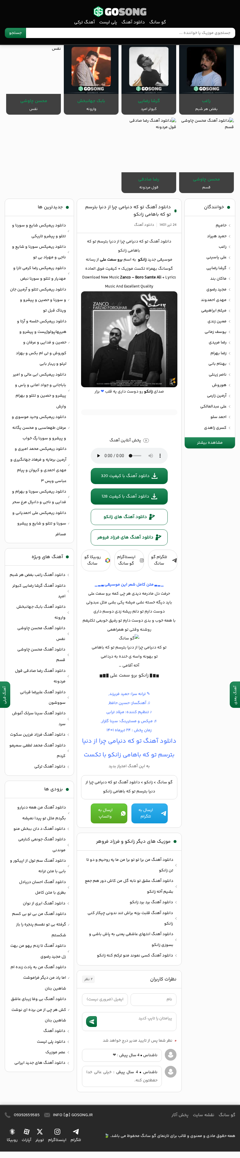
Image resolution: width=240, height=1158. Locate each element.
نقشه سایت (203, 1115)
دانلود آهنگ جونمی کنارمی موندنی (42, 844)
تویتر (39, 1140)
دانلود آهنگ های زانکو (125, 517)
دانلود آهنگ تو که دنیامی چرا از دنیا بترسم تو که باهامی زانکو (128, 211)
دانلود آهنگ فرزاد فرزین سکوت (37, 735)
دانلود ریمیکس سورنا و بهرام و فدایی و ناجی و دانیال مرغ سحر (39, 496)
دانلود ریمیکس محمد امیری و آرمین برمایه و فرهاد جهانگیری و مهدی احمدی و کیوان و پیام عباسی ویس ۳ (38, 465)
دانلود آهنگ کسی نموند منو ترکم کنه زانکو (135, 955)
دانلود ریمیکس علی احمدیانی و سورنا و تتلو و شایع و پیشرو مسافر (39, 524)
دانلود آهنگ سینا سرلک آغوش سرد (39, 718)
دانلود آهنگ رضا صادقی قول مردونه (40, 676)
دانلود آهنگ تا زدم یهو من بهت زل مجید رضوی (38, 951)
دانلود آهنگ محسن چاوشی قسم (41, 654)
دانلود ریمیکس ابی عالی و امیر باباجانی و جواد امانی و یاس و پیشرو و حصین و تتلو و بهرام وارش (39, 390)
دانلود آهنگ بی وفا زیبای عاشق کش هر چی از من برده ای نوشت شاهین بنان (38, 1010)
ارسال (91, 1021)
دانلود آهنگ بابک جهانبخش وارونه (41, 612)
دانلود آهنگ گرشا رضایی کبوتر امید (39, 591)
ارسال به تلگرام (145, 813)
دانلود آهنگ (133, 22)
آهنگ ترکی (84, 22)
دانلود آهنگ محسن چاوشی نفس (41, 633)
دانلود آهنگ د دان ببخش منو (39, 829)
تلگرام (76, 1140)
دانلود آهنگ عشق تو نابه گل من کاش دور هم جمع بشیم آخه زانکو (129, 886)
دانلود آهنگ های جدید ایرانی (39, 1063)
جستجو (15, 33)
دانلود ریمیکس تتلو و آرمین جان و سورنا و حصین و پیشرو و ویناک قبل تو (38, 300)
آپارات (26, 1140)
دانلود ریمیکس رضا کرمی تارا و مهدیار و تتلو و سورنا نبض (39, 273)
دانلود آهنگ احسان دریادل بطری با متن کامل (42, 887)
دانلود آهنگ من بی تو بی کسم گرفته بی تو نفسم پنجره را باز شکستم (39, 925)
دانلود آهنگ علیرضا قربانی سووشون (43, 697)
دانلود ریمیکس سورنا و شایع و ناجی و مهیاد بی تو (39, 252)
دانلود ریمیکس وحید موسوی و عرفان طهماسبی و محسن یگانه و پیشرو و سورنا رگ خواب (39, 428)
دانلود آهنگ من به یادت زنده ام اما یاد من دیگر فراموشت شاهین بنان (38, 978)
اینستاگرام (57, 1140)
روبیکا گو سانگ (92, 560)
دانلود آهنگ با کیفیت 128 (125, 496)
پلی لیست (108, 22)
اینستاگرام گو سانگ (126, 560)
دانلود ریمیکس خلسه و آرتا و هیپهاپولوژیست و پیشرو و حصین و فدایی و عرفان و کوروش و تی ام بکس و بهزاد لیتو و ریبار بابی (41, 342)
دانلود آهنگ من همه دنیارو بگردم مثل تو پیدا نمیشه (41, 812)
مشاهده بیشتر (210, 443)
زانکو (148, 782)
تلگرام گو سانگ (159, 560)
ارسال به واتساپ (105, 813)
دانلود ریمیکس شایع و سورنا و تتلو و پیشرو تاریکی (39, 230)
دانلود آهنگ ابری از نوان (44, 903)
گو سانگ (120, 11)
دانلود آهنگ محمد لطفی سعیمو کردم (37, 750)
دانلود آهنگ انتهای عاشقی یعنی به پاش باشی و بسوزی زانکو (131, 939)
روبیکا (12, 1140)
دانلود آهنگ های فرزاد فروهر (125, 537)
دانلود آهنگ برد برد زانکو (151, 902)
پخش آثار (180, 1115)
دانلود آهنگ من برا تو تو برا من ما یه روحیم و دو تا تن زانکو (129, 865)
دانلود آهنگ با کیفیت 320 (125, 476)
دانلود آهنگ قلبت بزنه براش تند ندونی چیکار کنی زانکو (130, 918)
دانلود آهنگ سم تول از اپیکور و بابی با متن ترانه (38, 866)
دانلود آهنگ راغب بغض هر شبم (37, 575)
